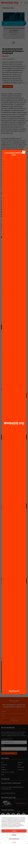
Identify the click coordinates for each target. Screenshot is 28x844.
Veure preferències (14, 839)
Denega (14, 835)
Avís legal (14, 842)
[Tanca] (23, 152)
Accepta (14, 831)
